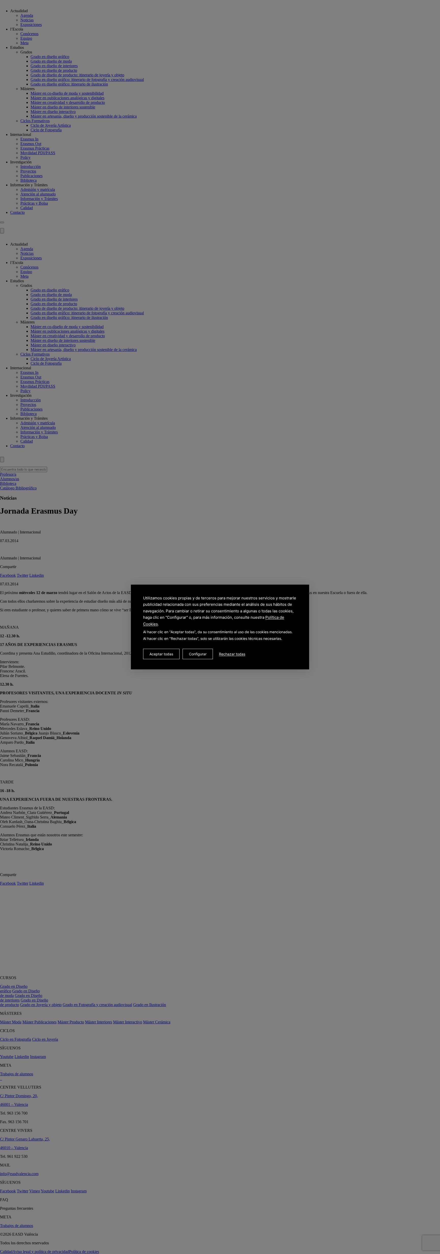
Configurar (198, 654)
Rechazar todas (232, 654)
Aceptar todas (161, 654)
